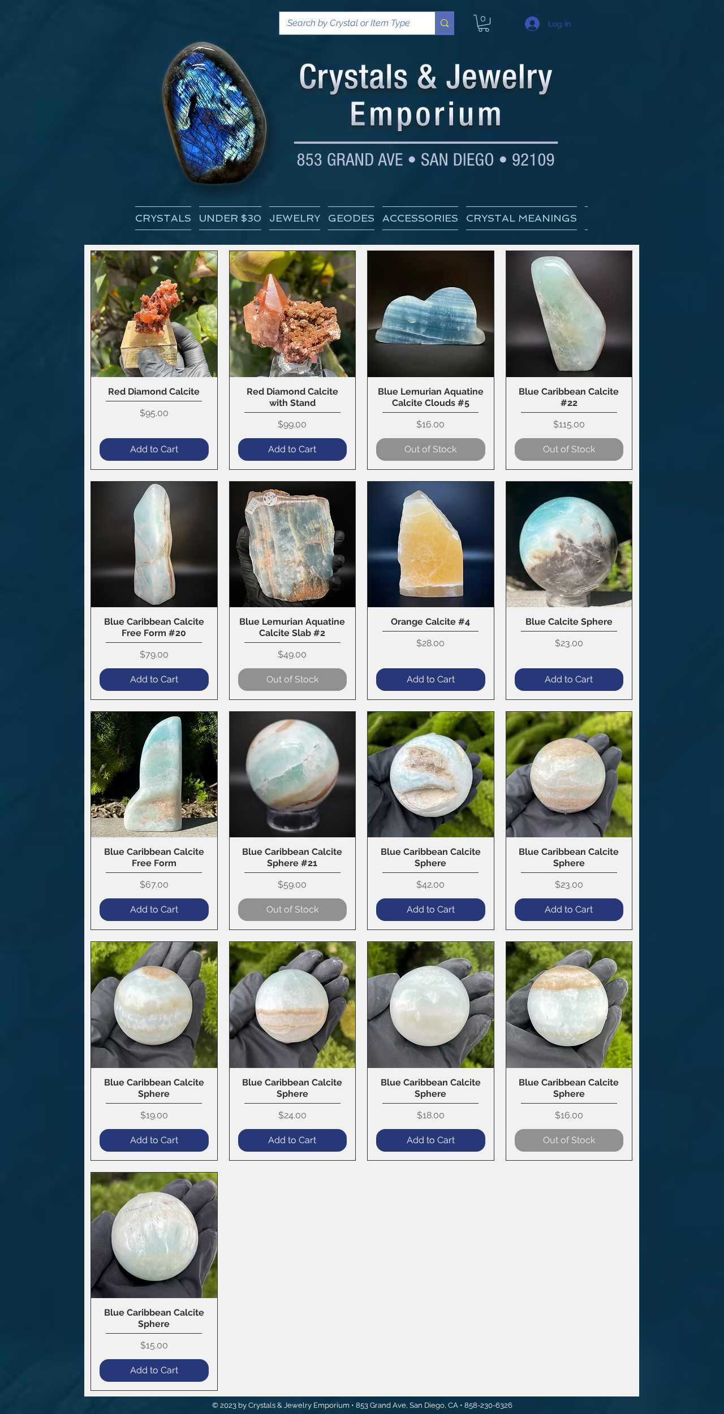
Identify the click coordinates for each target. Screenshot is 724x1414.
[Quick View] (154, 314)
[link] (483, 23)
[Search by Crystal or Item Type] (444, 23)
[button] (521, 218)
